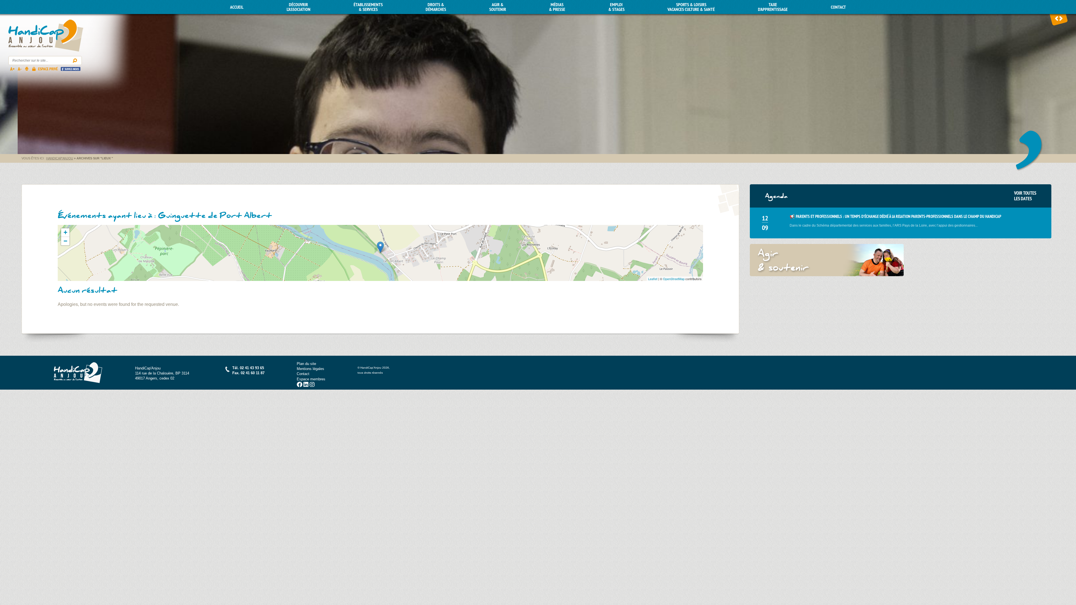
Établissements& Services (368, 7)
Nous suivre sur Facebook (70, 69)
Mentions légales (310, 369)
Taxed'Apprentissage (773, 7)
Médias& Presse (557, 7)
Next (1061, 18)
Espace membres (311, 379)
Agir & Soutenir (497, 7)
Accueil (237, 7)
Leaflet (652, 278)
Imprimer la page (26, 68)
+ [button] (65, 232)
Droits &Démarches (436, 7)
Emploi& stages (616, 7)
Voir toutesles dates (1025, 195)
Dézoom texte (19, 68)
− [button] (65, 241)
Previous (1056, 18)
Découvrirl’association (298, 7)
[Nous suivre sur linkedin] (306, 385)
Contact (838, 7)
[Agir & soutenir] (827, 260)
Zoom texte (12, 68)
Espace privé (48, 68)
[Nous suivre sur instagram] (312, 385)
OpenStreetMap (674, 278)
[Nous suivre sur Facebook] (299, 385)
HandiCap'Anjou (45, 36)
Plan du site (306, 364)
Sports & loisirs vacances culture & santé (691, 7)
